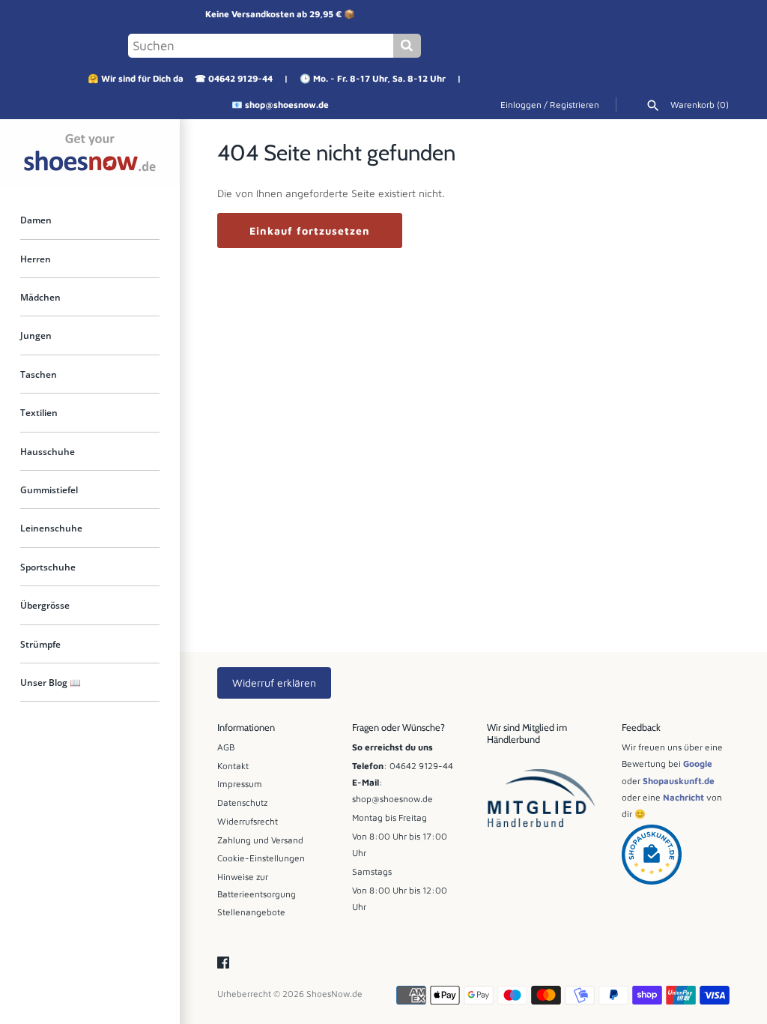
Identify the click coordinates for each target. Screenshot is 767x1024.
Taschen (38, 374)
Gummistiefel (49, 490)
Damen (36, 220)
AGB (225, 747)
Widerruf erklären (274, 682)
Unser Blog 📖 (50, 682)
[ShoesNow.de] (90, 152)
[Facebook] (223, 963)
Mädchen (40, 297)
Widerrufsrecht (247, 821)
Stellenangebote (251, 912)
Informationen (246, 727)
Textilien (39, 412)
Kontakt (233, 766)
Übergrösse (45, 605)
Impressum (239, 784)
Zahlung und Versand (260, 840)
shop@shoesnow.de (287, 104)
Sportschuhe (48, 567)
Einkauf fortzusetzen (309, 230)
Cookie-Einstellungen (261, 858)
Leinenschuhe (51, 528)
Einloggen (521, 104)
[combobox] (260, 46)
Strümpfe (40, 644)
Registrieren (574, 104)
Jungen (36, 335)
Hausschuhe (47, 451)
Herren (35, 259)
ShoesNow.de (334, 994)
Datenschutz (242, 802)
